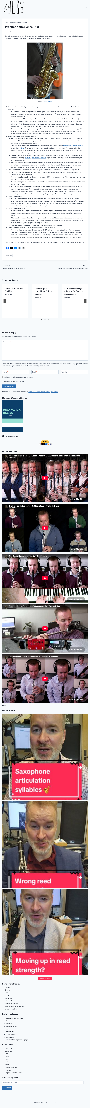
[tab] (41, 319)
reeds (7, 1056)
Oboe (7, 995)
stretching (28, 158)
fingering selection (11, 1067)
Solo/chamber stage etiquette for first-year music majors (74, 291)
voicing (22, 148)
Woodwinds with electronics (14, 1006)
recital (7, 1059)
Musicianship (10, 1032)
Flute (6, 993)
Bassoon (8, 987)
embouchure (9, 1062)
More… (4, 705)
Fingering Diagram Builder (13, 1073)
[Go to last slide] (5, 301)
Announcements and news (14, 1018)
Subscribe (7, 1088)
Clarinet (7, 990)
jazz (6, 1054)
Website (64, 372)
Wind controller (10, 1001)
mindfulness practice (39, 158)
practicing (9, 255)
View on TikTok (45, 978)
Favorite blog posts (12, 1026)
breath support (78, 146)
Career (8, 1021)
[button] (45, 757)
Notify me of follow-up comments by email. (18, 377)
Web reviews (10, 1037)
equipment (8, 1051)
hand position (67, 146)
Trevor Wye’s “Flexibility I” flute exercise (43, 291)
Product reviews (11, 1034)
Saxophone (8, 998)
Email (34, 372)
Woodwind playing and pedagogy (17, 1040)
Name (5, 372)
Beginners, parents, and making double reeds (73, 266)
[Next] (85, 301)
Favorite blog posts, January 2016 (13, 266)
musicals (8, 1070)
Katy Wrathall (47, 101)
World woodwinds (11, 1009)
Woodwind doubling (11, 1003)
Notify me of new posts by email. (15, 381)
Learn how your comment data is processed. (43, 392)
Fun (7, 1029)
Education (9, 1023)
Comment (7, 342)
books (7, 1064)
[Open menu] (86, 7)
